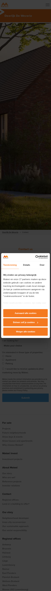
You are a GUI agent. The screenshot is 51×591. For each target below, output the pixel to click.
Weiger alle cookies (25, 331)
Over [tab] (42, 265)
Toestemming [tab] (10, 265)
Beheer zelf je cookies (24, 322)
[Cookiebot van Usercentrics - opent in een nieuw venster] (36, 257)
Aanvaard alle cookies (25, 313)
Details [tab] (26, 265)
